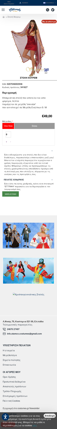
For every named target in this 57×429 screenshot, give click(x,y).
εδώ (34, 425)
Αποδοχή (50, 415)
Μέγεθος (7, 121)
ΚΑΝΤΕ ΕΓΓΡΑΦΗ (10, 194)
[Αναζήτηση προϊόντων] (47, 10)
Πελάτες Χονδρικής (14, 179)
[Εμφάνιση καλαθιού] (53, 10)
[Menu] (3, 10)
